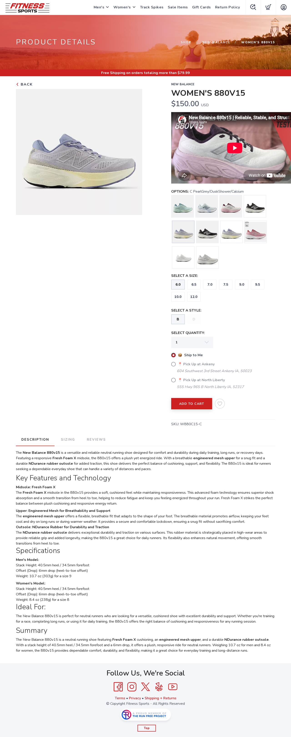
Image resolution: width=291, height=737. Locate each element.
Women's (122, 7)
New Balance (216, 42)
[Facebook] (118, 687)
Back (26, 84)
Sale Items (178, 7)
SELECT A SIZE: (184, 275)
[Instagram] (132, 687)
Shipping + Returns (160, 698)
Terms (120, 698)
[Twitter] (145, 687)
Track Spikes (152, 7)
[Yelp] (159, 687)
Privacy (135, 698)
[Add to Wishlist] (220, 404)
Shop (186, 42)
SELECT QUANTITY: (188, 332)
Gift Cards (201, 7)
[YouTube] (173, 687)
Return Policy (227, 7)
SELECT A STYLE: (186, 310)
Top (147, 728)
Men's (99, 7)
